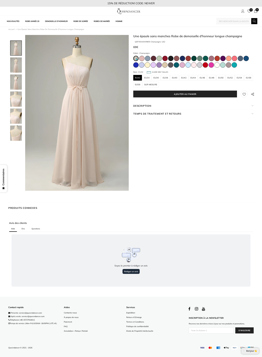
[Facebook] (189, 309)
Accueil (11, 29)
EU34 (146, 77)
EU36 (156, 77)
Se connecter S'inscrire (242, 11)
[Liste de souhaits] (244, 94)
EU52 (230, 77)
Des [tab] (23, 229)
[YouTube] (203, 309)
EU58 (137, 84)
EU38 (165, 77)
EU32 (137, 77)
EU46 (202, 77)
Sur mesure (150, 84)
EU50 (220, 77)
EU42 (183, 77)
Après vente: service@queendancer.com (27, 316)
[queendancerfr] (129, 11)
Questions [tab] (36, 229)
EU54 (239, 77)
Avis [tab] (13, 229)
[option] (77, 113)
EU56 (248, 77)
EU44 (193, 77)
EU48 (211, 77)
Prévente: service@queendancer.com (26, 313)
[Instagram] (196, 309)
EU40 (174, 77)
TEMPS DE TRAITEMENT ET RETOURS (157, 113)
